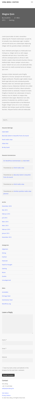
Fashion (4, 257)
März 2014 (5, 221)
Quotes (4, 276)
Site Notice (5, 393)
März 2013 (5, 225)
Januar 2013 (5, 233)
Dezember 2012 (6, 237)
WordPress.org (6, 304)
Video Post (5, 143)
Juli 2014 (4, 218)
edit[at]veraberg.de (8, 388)
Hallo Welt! (5, 132)
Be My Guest (6, 147)
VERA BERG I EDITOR (10, 2)
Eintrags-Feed (6, 296)
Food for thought (7, 264)
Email (4, 348)
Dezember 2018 (6, 206)
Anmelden (5, 292)
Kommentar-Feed (7, 300)
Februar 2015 (6, 214)
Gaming (11, 20)
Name (4, 340)
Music (4, 272)
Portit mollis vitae (7, 139)
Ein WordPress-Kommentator (12, 161)
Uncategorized (6, 280)
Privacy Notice (6, 395)
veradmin (7, 18)
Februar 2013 (6, 229)
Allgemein (5, 249)
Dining (4, 253)
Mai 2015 (5, 210)
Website (4, 357)
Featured (4, 261)
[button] (32, 2)
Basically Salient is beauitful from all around (15, 136)
